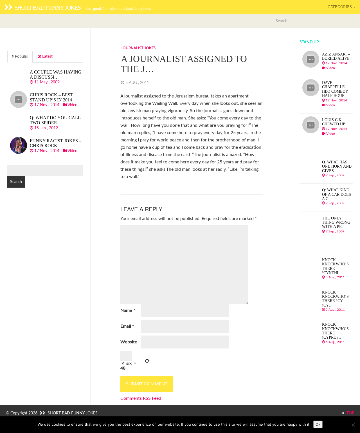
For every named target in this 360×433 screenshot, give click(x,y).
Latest (47, 57)
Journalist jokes (138, 48)
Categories (340, 7)
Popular (21, 57)
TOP (350, 413)
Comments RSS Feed (140, 398)
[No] (353, 425)
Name (127, 310)
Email (127, 326)
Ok (318, 424)
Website (128, 342)
